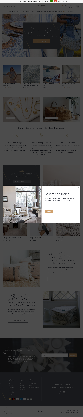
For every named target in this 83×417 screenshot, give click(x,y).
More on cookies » (62, 1)
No (55, 1)
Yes (51, 1)
